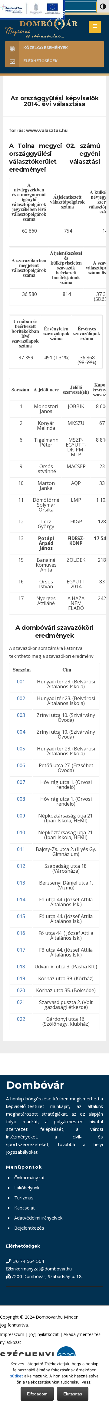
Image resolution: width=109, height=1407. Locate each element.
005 (21, 748)
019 (21, 978)
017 (21, 949)
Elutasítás (72, 1393)
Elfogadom (37, 1393)
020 (21, 990)
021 (21, 1002)
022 (21, 1019)
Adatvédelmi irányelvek (38, 1218)
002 (21, 698)
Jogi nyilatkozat (44, 1334)
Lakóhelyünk (26, 1187)
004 (21, 731)
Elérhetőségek (40, 61)
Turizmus (24, 1198)
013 (21, 882)
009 (21, 815)
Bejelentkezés (29, 1228)
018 (21, 966)
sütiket (16, 1375)
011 (21, 849)
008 (21, 799)
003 (21, 715)
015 (21, 916)
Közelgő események (45, 47)
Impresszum (12, 1334)
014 (21, 899)
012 (21, 866)
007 (21, 782)
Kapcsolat (24, 1208)
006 (21, 765)
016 (21, 933)
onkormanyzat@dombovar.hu (41, 1269)
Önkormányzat (29, 1177)
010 (21, 832)
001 (21, 681)
